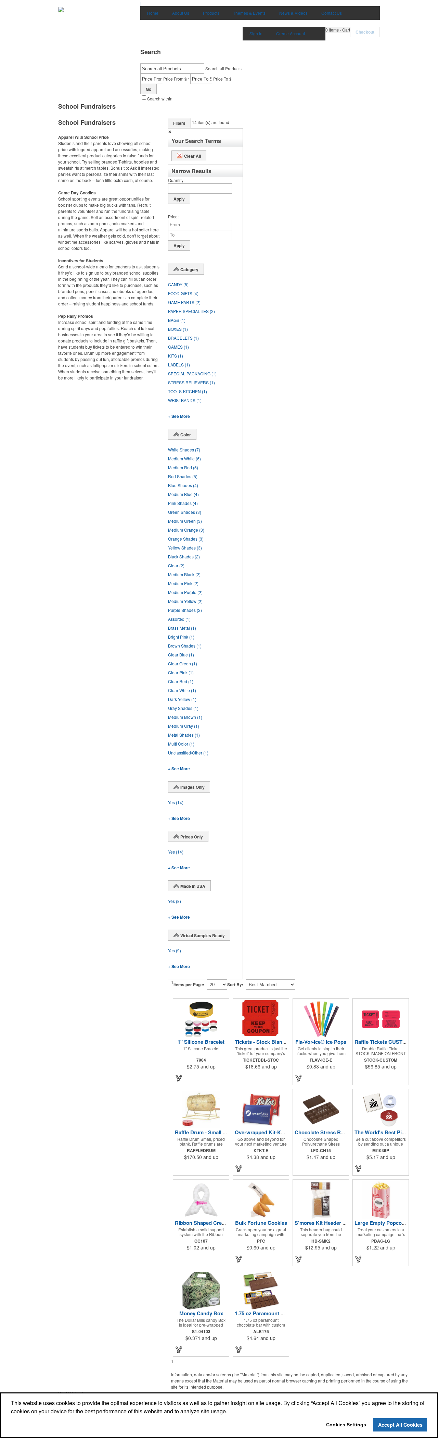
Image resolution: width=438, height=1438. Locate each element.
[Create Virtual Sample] (179, 1078)
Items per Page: (188, 984)
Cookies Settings (346, 1424)
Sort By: (235, 984)
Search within (159, 98)
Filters (179, 123)
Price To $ (222, 79)
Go (148, 89)
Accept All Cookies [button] (400, 1424)
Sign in (255, 33)
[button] (337, 30)
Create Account (290, 33)
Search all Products (223, 68)
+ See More (179, 416)
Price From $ (175, 79)
